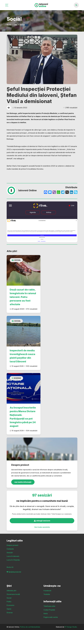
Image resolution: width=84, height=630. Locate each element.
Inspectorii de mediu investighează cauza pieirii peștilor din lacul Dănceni (22, 356)
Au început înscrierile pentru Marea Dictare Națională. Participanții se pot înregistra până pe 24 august (23, 416)
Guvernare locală (13, 594)
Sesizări (10, 553)
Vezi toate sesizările (42, 527)
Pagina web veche (51, 617)
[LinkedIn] (71, 192)
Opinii (9, 609)
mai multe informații (22, 482)
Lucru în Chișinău (13, 560)
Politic (9, 602)
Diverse (17, 378)
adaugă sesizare (43, 521)
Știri (15, 25)
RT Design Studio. (71, 627)
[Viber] (54, 192)
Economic (10, 605)
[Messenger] (50, 192)
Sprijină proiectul (15, 572)
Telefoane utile (49, 606)
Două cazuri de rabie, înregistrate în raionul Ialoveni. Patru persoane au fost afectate (23, 297)
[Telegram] (62, 192)
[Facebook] (45, 192)
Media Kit (10, 567)
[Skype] (75, 192)
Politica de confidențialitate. (30, 627)
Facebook (47, 591)
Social (22, 25)
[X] (67, 192)
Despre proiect (12, 545)
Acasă (9, 25)
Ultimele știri (11, 591)
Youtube (47, 594)
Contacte (10, 549)
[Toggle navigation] (7, 5)
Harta (46, 613)
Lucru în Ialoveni (13, 556)
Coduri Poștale (49, 610)
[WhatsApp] (58, 192)
